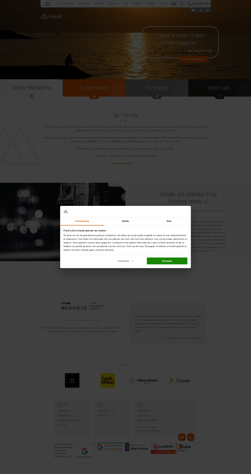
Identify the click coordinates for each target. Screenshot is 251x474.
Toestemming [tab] (82, 221)
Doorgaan (167, 261)
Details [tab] (125, 221)
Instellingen (123, 261)
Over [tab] (169, 221)
